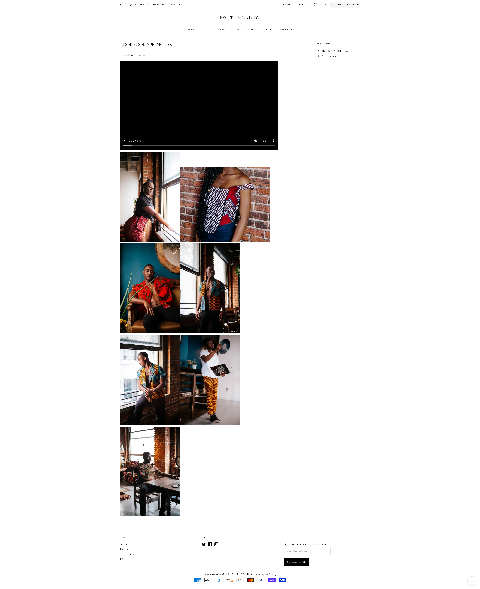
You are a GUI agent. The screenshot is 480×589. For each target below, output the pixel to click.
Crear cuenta (301, 4)
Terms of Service (128, 554)
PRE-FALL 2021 (245, 29)
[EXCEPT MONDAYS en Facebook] (210, 545)
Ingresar (286, 4)
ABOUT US (286, 29)
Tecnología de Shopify (266, 574)
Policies (124, 549)
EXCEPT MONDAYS (240, 18)
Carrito (322, 4)
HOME (191, 29)
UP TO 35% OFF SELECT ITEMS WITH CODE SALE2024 (151, 4)
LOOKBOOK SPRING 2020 (333, 51)
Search (123, 544)
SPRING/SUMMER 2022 (215, 29)
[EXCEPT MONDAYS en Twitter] (204, 545)
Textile (268, 29)
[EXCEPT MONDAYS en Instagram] (216, 545)
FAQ (122, 559)
